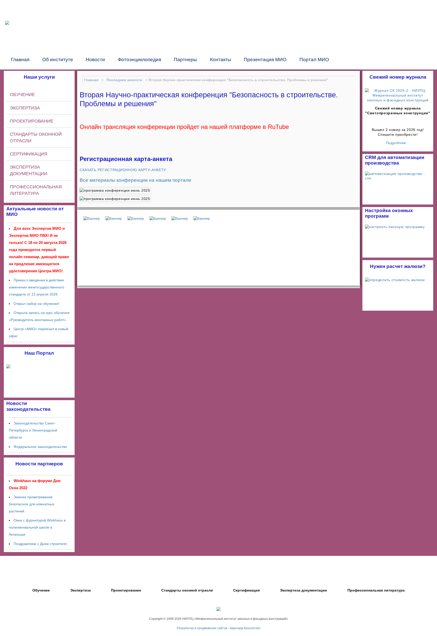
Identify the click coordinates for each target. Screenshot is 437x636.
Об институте (57, 59)
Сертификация (28, 153)
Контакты (220, 59)
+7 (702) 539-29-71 (384, 39)
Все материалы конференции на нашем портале (135, 180)
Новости (95, 59)
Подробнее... (398, 143)
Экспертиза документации (28, 170)
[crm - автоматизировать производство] (398, 174)
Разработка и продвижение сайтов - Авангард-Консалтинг (218, 628)
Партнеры (185, 59)
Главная (20, 59)
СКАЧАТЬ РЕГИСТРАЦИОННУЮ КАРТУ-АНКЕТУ (123, 170)
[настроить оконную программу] (395, 227)
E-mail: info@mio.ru (293, 28)
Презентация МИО (265, 59)
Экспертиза (25, 107)
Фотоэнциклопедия (139, 59)
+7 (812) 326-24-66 (302, 22)
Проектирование (31, 121)
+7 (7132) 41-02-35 (384, 34)
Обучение (22, 94)
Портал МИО (314, 59)
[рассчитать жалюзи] (395, 280)
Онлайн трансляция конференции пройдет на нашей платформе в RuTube (184, 127)
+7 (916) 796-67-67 (384, 22)
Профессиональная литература (36, 190)
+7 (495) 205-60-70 (384, 16)
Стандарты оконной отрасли (36, 137)
